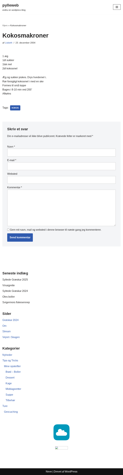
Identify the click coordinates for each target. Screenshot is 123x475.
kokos (15, 108)
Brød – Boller (13, 371)
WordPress (71, 471)
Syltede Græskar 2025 (15, 279)
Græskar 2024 (10, 320)
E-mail (11, 160)
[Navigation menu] (117, 7)
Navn (11, 146)
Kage (9, 383)
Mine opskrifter (12, 366)
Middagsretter (13, 389)
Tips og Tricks (10, 360)
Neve (49, 471)
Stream (6, 331)
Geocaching (11, 411)
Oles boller (8, 296)
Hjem (5, 25)
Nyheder (7, 355)
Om (4, 325)
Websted (12, 173)
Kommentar (14, 187)
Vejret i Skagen (11, 337)
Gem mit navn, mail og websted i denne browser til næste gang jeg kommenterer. (55, 229)
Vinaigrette (8, 285)
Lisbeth (8, 42)
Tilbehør (10, 400)
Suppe (9, 394)
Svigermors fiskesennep (16, 302)
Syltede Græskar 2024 (15, 291)
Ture (5, 406)
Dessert (10, 377)
